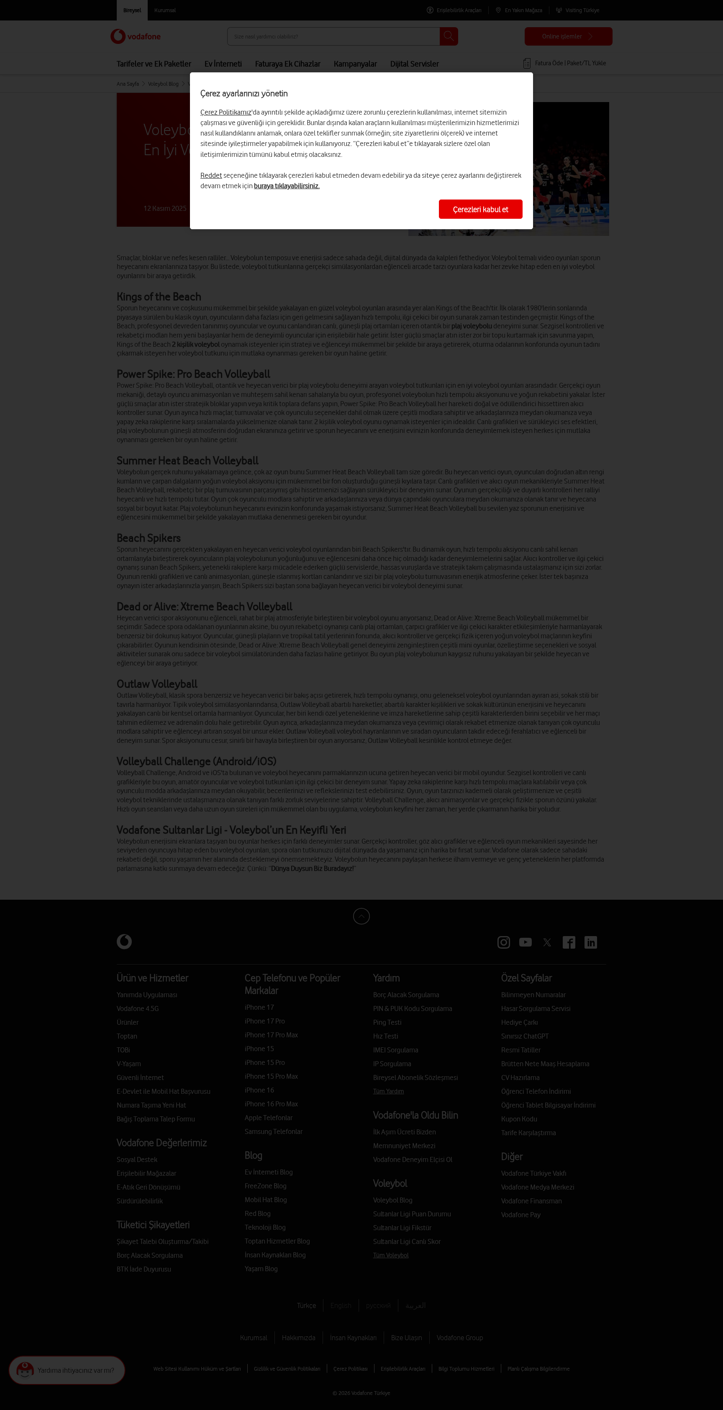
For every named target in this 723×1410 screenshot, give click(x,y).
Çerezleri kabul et (480, 209)
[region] (361, 150)
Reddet (211, 175)
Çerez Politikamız (225, 112)
